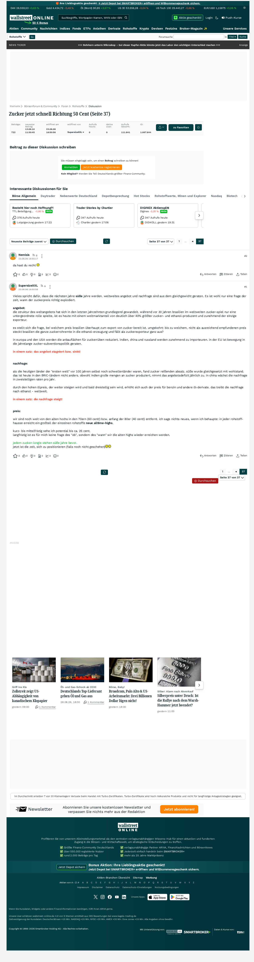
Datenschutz (112, 887)
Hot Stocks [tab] (142, 196)
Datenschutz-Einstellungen (137, 887)
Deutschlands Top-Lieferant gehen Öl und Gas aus (81, 693)
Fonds (76, 28)
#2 (245, 256)
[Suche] (126, 18)
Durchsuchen (206, 480)
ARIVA (103, 909)
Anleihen (99, 28)
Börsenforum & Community (40, 106)
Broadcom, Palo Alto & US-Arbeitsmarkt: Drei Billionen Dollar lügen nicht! (130, 696)
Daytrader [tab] (48, 196)
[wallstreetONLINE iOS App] (157, 899)
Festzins (171, 28)
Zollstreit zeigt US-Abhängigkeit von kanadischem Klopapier (29, 696)
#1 (245, 286)
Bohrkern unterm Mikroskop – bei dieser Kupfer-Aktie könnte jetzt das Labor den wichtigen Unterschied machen (125, 45)
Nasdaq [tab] (216, 196)
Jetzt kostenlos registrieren (101, 167)
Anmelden (71, 167)
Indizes (65, 28)
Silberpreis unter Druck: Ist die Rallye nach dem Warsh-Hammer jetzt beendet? (178, 700)
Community (29, 28)
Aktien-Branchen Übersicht (113, 877)
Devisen (157, 28)
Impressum (83, 887)
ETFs (87, 28)
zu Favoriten (181, 127)
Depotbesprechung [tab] (115, 196)
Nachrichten (48, 28)
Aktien (14, 28)
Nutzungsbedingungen (167, 887)
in (226, 36)
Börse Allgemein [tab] (24, 196)
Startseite (15, 106)
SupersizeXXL (74, 132)
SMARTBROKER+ (174, 851)
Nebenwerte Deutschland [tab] (78, 196)
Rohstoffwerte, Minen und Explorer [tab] (180, 196)
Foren (64, 106)
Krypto (144, 28)
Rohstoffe (130, 28)
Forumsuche (166, 36)
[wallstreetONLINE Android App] (180, 899)
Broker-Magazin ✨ (193, 28)
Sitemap (138, 877)
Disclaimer (97, 887)
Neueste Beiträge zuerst (27, 241)
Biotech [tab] (232, 196)
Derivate (114, 28)
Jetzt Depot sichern (71, 867)
